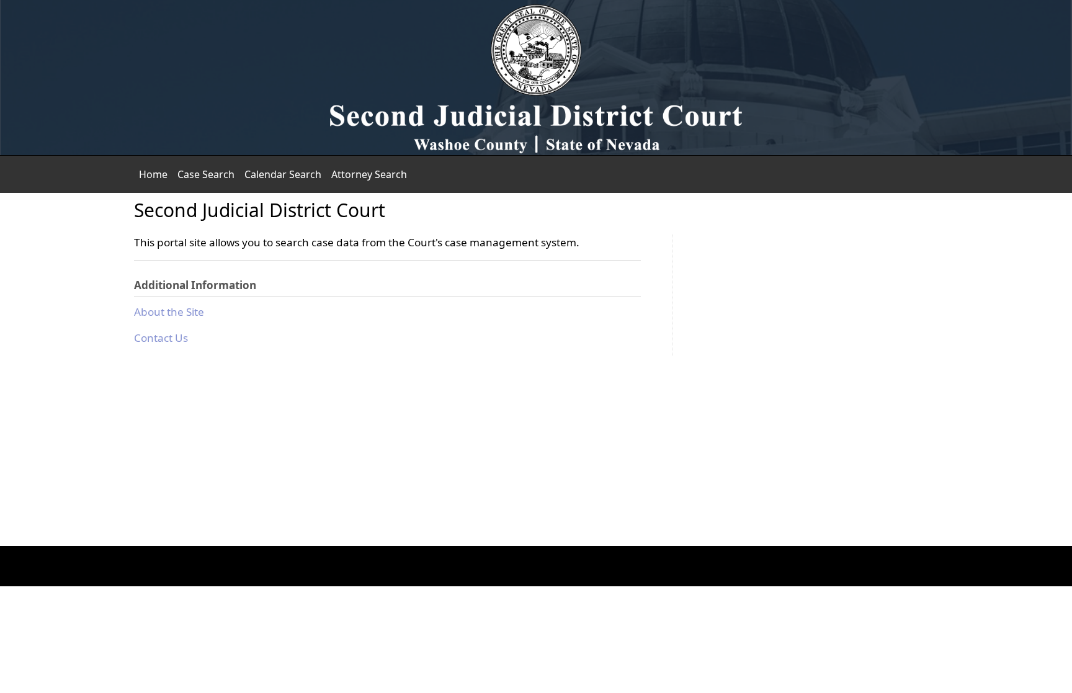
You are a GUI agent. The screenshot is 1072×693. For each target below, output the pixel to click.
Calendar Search (282, 174)
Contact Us (161, 338)
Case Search (205, 174)
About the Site (169, 312)
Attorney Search (369, 174)
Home (153, 174)
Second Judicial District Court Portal (536, 77)
